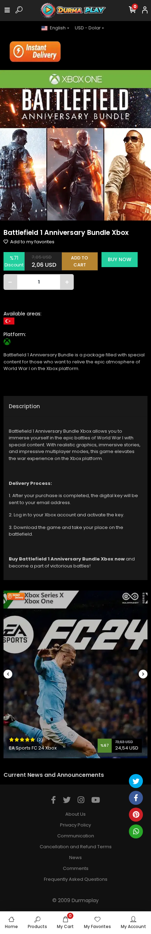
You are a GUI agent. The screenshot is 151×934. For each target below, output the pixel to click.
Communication (75, 835)
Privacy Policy (75, 825)
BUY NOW (119, 259)
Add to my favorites (31, 241)
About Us (75, 814)
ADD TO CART (79, 261)
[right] (143, 674)
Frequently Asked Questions (75, 879)
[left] (8, 674)
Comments (75, 868)
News (75, 857)
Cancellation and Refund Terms (76, 846)
